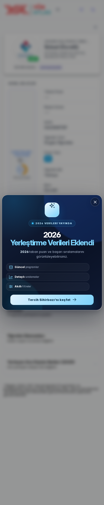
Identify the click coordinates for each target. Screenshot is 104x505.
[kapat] (95, 202)
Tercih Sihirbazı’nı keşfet (49, 300)
